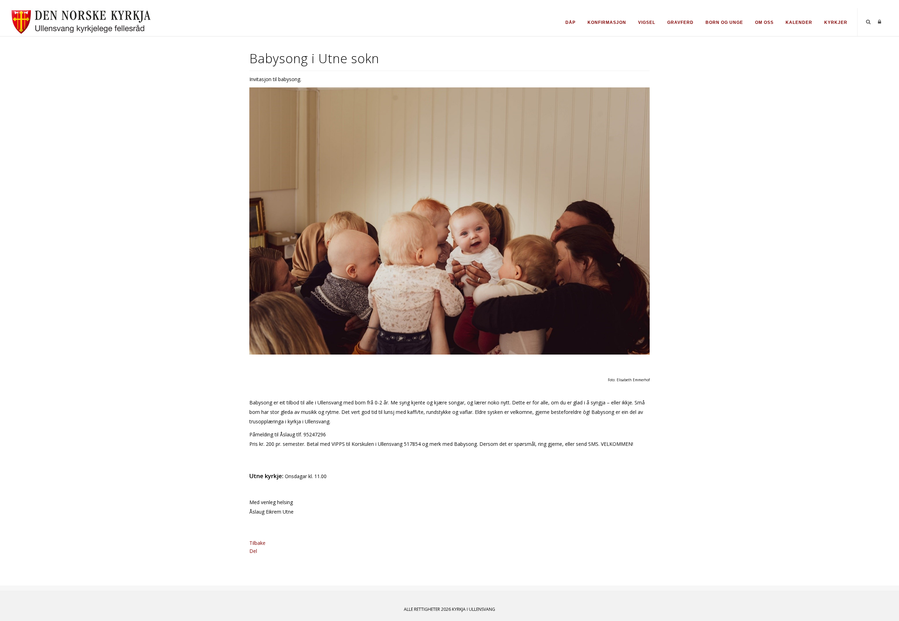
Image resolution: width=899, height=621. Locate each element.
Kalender (799, 22)
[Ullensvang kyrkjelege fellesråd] (81, 21)
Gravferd (680, 22)
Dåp (570, 22)
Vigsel (646, 22)
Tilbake (257, 543)
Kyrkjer (835, 22)
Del (253, 551)
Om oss (764, 22)
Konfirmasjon (607, 22)
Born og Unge (724, 22)
